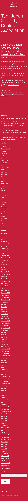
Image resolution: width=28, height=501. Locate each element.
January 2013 (5, 318)
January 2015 (5, 272)
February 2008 (5, 456)
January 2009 (5, 430)
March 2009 (4, 425)
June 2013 (4, 307)
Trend (2, 221)
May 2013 (4, 309)
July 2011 (3, 360)
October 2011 (5, 353)
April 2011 (4, 367)
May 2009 (4, 421)
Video (2, 225)
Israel (2, 179)
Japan (17, 92)
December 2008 (5, 432)
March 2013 (4, 314)
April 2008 (4, 451)
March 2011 (4, 369)
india (2, 169)
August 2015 (4, 260)
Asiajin (14, 3)
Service (3, 204)
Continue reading (13, 85)
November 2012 (5, 323)
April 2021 (4, 241)
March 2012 (4, 341)
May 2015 (4, 262)
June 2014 (4, 283)
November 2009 (5, 407)
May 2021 (4, 239)
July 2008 (4, 444)
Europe (3, 165)
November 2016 (5, 244)
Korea (2, 188)
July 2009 (4, 416)
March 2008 (4, 453)
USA (2, 223)
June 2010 (4, 390)
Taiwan (3, 216)
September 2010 (5, 383)
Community (12, 92)
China (2, 158)
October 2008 (5, 437)
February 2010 (5, 400)
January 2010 (5, 402)
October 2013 (5, 297)
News (20, 92)
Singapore (4, 207)
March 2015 (4, 267)
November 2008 (5, 435)
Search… (3, 471)
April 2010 (4, 395)
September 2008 (6, 439)
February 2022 (5, 237)
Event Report (5, 167)
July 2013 (3, 304)
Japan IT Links (5, 183)
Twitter (6, 95)
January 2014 (5, 290)
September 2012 (5, 328)
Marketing (4, 193)
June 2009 (4, 418)
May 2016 (4, 246)
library (3, 190)
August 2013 (4, 302)
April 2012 (4, 339)
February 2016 (5, 251)
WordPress (16, 495)
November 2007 (5, 463)
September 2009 (6, 411)
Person (3, 200)
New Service (4, 195)
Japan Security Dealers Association (14, 94)
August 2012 (4, 330)
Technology (4, 218)
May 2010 (4, 393)
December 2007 (5, 460)
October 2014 (5, 279)
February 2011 (5, 372)
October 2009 (5, 409)
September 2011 (5, 355)
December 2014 (5, 274)
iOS (2, 176)
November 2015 (5, 253)
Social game (4, 209)
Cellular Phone (5, 153)
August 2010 (4, 386)
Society (3, 211)
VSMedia (3, 230)
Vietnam (3, 228)
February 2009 (5, 428)
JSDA (2, 95)
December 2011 (5, 348)
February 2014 (5, 288)
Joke (2, 186)
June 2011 (4, 362)
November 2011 (5, 351)
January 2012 (5, 346)
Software (3, 214)
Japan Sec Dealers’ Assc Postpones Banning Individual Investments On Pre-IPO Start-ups (13, 51)
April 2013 (4, 311)
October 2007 (5, 465)
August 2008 (4, 442)
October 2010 (5, 381)
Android (3, 146)
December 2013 (5, 293)
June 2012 (4, 334)
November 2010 (5, 379)
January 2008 (5, 458)
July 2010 (3, 388)
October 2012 (5, 325)
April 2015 (4, 265)
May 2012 (4, 337)
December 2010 (5, 376)
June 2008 (4, 446)
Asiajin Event (4, 151)
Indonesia (4, 172)
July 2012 (3, 332)
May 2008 (4, 449)
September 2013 (5, 300)
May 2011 (3, 365)
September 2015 (5, 258)
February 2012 (5, 344)
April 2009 (4, 423)
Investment (4, 174)
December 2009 (5, 404)
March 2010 (4, 397)
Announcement (5, 148)
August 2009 (4, 414)
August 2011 (4, 358)
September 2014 (6, 281)
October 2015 (5, 255)
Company (4, 162)
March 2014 (4, 286)
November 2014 (5, 276)
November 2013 (5, 295)
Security (3, 202)
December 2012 (5, 320)
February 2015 (5, 269)
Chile (2, 155)
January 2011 (5, 374)
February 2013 (5, 316)
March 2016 (4, 248)
